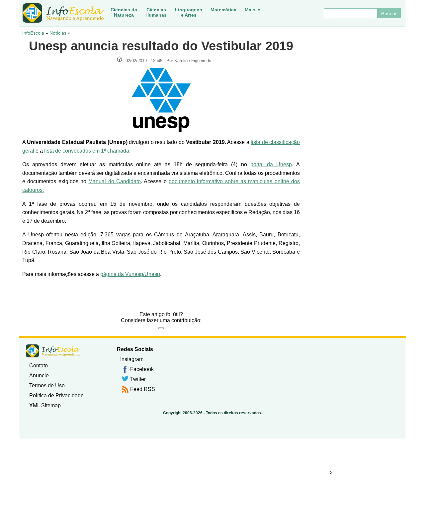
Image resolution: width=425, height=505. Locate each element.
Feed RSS (142, 389)
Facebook (142, 369)
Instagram (131, 359)
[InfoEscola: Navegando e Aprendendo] (63, 13)
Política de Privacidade (56, 395)
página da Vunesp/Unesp (130, 274)
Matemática (223, 9)
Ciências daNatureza (124, 12)
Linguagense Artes (188, 12)
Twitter (138, 379)
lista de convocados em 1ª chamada (86, 151)
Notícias (57, 33)
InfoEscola (33, 33)
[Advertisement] (212, 490)
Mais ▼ (253, 9)
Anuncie (39, 375)
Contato (38, 365)
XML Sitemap (45, 405)
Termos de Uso (47, 385)
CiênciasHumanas (156, 12)
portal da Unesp (271, 164)
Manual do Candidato (114, 181)
